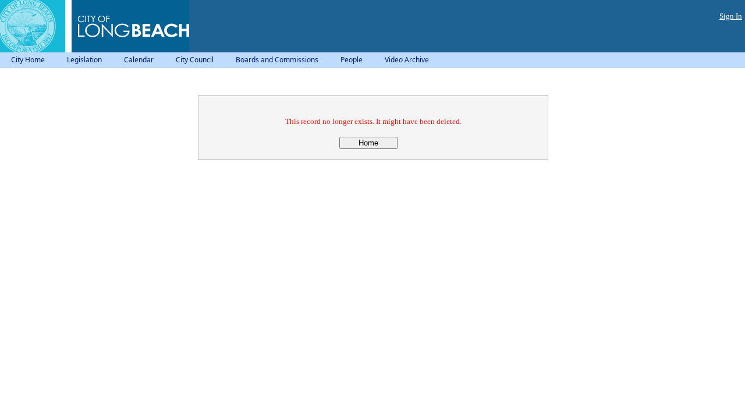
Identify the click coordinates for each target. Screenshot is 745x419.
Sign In (730, 16)
